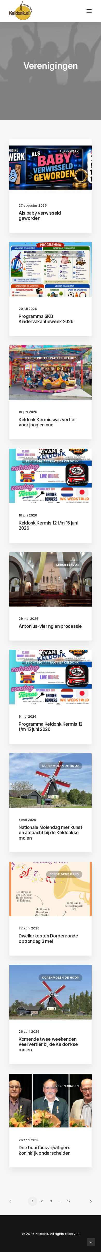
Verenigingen (67, 1086)
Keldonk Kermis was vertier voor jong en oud (47, 422)
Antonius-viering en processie (50, 626)
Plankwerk (69, 151)
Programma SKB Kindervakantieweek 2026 (46, 319)
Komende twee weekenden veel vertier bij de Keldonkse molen (48, 1044)
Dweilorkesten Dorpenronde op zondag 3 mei (48, 938)
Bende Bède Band (64, 874)
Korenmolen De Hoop (60, 766)
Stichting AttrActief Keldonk (52, 358)
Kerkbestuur (67, 564)
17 (68, 1201)
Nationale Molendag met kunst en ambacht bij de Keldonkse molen (50, 833)
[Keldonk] (21, 11)
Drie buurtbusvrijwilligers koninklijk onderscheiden (44, 1150)
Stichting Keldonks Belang (54, 255)
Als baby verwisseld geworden (40, 215)
